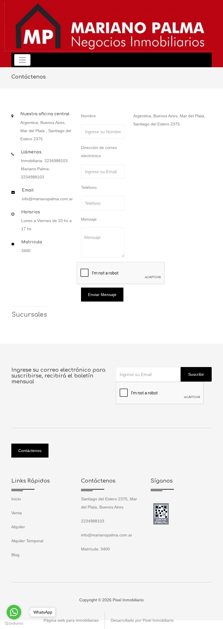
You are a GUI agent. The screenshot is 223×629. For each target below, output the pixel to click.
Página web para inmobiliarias (71, 620)
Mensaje (89, 219)
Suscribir (196, 374)
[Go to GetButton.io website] (14, 623)
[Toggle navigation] (22, 60)
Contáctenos (30, 450)
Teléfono (89, 187)
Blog (15, 554)
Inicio (16, 499)
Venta (16, 513)
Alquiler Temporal (27, 540)
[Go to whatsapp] (14, 612)
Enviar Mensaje (102, 294)
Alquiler (18, 527)
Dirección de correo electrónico (99, 151)
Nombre (88, 116)
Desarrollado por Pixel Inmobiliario (142, 620)
